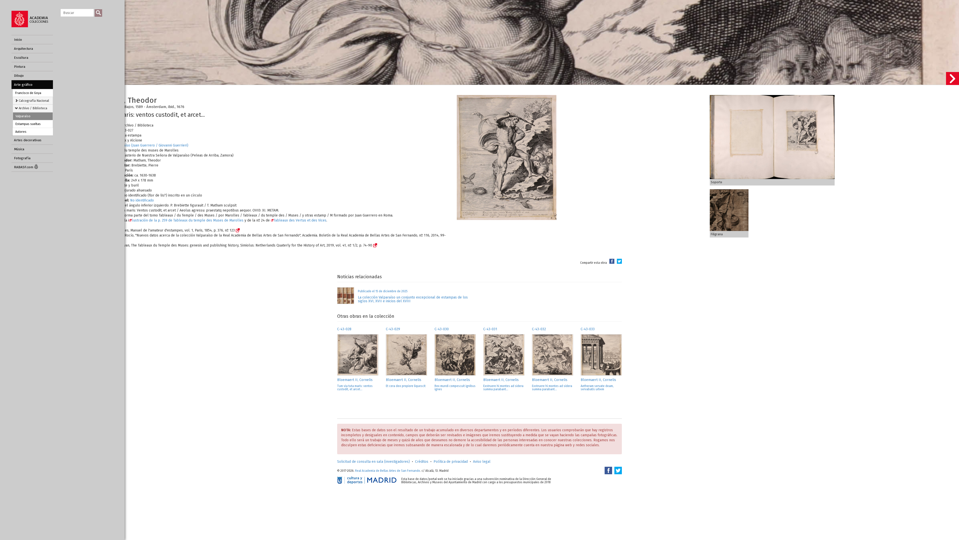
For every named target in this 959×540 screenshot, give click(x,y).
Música (19, 149)
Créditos (421, 462)
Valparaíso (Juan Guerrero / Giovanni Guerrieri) (150, 145)
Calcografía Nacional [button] (33, 100)
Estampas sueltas (28, 124)
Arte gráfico (23, 84)
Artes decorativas (27, 140)
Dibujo (19, 76)
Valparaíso (22, 116)
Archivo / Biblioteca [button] (32, 108)
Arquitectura (23, 48)
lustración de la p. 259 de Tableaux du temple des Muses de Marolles (187, 220)
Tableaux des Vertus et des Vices (300, 220)
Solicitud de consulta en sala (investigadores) (373, 462)
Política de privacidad (451, 462)
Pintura (19, 66)
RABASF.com (24, 167)
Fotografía (22, 158)
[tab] (33, 100)
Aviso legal (481, 462)
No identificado (142, 200)
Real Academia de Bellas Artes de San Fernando (387, 470)
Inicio (18, 40)
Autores (20, 132)
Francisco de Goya (28, 93)
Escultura (21, 58)
